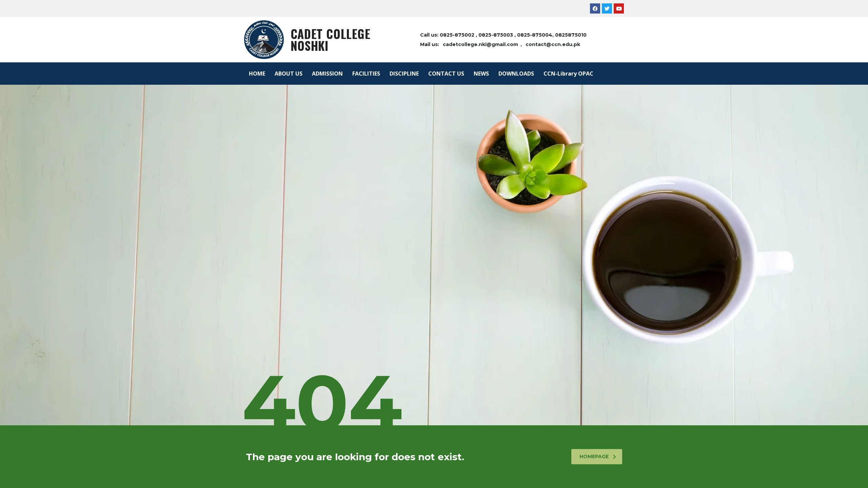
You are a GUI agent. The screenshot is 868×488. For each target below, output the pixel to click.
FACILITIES (366, 73)
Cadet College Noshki (331, 39)
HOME (257, 73)
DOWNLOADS (516, 73)
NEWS (481, 73)
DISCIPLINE (404, 73)
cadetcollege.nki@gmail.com (480, 44)
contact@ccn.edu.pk (553, 44)
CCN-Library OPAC (568, 73)
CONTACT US (446, 73)
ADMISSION (327, 73)
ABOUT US (288, 73)
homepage (594, 456)
